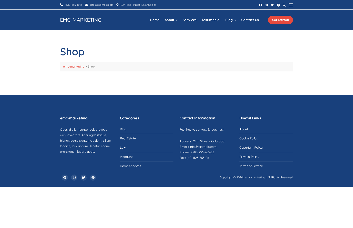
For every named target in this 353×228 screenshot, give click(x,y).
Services (190, 20)
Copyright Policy (251, 147)
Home (155, 20)
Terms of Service (251, 166)
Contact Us (250, 20)
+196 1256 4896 (73, 4)
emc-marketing (80, 20)
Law (123, 147)
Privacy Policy (249, 157)
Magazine (126, 157)
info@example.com (102, 4)
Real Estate (128, 138)
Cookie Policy (248, 138)
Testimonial (211, 20)
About (169, 20)
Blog (229, 20)
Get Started (280, 20)
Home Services (130, 166)
